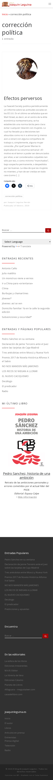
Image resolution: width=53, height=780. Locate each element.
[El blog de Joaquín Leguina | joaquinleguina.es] (17, 3)
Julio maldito (9, 273)
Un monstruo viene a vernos (17, 278)
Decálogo (7, 381)
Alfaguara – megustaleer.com (20, 689)
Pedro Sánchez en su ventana (18, 338)
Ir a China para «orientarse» (17, 283)
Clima (5, 288)
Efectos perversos (23, 98)
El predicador (9, 386)
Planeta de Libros (14, 684)
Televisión (10, 745)
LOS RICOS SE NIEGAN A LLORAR (19, 371)
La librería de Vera (14, 675)
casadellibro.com (13, 694)
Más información (27, 497)
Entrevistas (10, 737)
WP (18, 775)
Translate (25, 246)
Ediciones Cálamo (14, 680)
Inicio (5, 14)
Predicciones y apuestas (17, 609)
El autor (9, 723)
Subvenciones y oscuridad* (17, 317)
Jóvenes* (7, 298)
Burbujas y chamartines (15, 293)
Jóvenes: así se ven (12, 303)
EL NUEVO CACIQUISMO (15, 376)
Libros (8, 727)
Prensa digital (12, 740)
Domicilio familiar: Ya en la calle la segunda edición (26, 310)
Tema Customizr (41, 775)
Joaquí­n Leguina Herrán (19, 202)
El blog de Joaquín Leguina (25, 769)
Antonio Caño (9, 268)
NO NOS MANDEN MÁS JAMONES (20, 366)
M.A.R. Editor (11, 670)
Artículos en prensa (15, 732)
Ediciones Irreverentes (16, 665)
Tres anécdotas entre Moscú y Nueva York (25, 352)
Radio (5, 391)
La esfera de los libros (16, 661)
